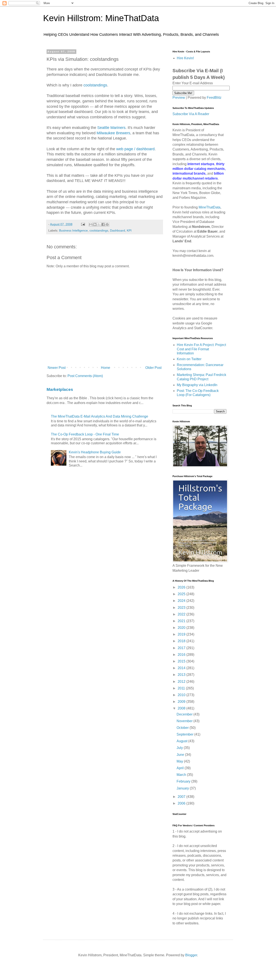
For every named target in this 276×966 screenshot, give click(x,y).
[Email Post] (83, 224)
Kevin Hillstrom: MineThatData (101, 18)
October (183, 728)
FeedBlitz (214, 97)
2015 (182, 661)
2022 (182, 614)
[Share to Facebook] (103, 224)
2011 (182, 688)
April (181, 768)
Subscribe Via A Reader (190, 114)
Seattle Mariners (111, 127)
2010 (182, 695)
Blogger (191, 955)
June (181, 754)
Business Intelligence (73, 230)
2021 (182, 621)
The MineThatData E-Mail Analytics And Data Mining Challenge (99, 416)
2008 (182, 708)
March (182, 775)
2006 (182, 803)
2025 (182, 594)
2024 (182, 601)
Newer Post (57, 367)
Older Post (153, 367)
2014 (182, 668)
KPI (129, 230)
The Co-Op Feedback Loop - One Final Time (85, 434)
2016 (182, 654)
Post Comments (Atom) (85, 376)
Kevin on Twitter (189, 359)
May (180, 761)
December (185, 714)
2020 (182, 627)
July (180, 748)
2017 (182, 648)
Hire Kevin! (185, 58)
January (183, 788)
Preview (178, 97)
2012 (182, 681)
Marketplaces (60, 389)
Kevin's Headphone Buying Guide (95, 452)
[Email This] (91, 224)
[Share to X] (99, 224)
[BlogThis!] (95, 224)
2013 (182, 674)
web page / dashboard (135, 149)
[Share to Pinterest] (107, 224)
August (182, 741)
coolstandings (95, 85)
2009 (182, 701)
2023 (182, 607)
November (185, 721)
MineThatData (209, 207)
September (185, 734)
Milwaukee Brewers (113, 133)
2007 (182, 796)
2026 (182, 587)
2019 (182, 634)
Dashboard (117, 230)
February (184, 781)
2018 (182, 641)
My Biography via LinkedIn (197, 385)
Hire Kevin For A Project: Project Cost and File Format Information (201, 349)
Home (105, 367)
